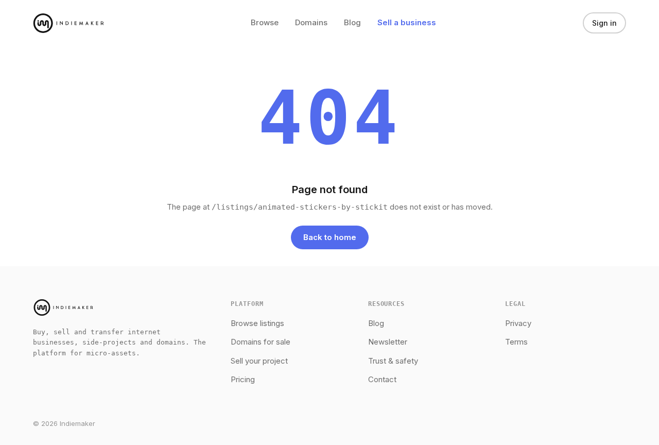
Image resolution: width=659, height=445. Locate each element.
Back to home (329, 237)
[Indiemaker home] (68, 23)
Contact (382, 379)
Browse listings (257, 323)
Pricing (243, 379)
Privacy (518, 323)
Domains (311, 22)
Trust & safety (393, 361)
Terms (516, 342)
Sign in (604, 23)
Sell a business (406, 22)
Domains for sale (260, 342)
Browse (265, 22)
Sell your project (259, 361)
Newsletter (387, 342)
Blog (352, 22)
